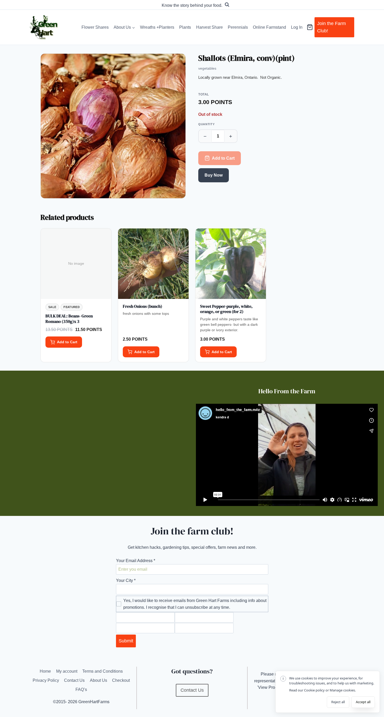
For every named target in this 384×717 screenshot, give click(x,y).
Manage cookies (342, 690)
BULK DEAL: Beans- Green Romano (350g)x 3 (69, 318)
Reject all (338, 702)
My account (66, 671)
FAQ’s (81, 689)
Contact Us (74, 680)
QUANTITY (206, 124)
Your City (126, 580)
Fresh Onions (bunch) (142, 306)
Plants (185, 27)
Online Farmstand (269, 27)
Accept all (363, 702)
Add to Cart (223, 158)
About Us (98, 680)
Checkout (121, 680)
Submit (126, 640)
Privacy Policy (46, 680)
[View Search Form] (227, 4)
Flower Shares (95, 27)
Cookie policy (314, 690)
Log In (296, 27)
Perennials (238, 27)
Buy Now (214, 175)
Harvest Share (209, 27)
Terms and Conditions (102, 671)
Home (45, 671)
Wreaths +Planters (157, 27)
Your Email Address (135, 560)
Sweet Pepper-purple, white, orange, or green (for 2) (226, 309)
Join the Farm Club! (331, 27)
